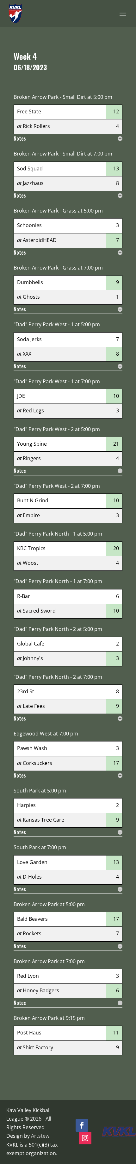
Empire (31, 515)
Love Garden (32, 862)
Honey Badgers (41, 990)
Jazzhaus (33, 183)
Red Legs (33, 410)
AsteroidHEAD (40, 240)
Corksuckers (37, 763)
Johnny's (33, 658)
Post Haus (29, 1032)
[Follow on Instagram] (85, 1138)
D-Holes (32, 876)
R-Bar (23, 596)
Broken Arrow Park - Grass (45, 210)
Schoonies (29, 225)
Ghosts (31, 296)
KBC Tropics (31, 548)
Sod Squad (30, 168)
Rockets (32, 933)
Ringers (32, 458)
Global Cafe (30, 643)
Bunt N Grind (32, 500)
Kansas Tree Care (43, 819)
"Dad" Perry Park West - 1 (44, 324)
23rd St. (26, 691)
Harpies (26, 805)
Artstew (40, 1135)
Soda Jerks (29, 339)
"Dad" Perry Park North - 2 (45, 629)
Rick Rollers (36, 126)
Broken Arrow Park (36, 904)
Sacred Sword (39, 610)
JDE (21, 395)
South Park (27, 790)
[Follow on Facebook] (82, 1125)
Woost (30, 562)
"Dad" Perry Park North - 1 (45, 533)
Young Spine (32, 443)
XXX (27, 353)
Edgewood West (33, 733)
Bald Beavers (32, 918)
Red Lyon (28, 975)
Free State (29, 111)
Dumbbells (30, 282)
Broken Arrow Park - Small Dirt (50, 96)
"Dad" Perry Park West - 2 (44, 429)
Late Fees (34, 706)
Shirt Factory (38, 1047)
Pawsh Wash (32, 748)
